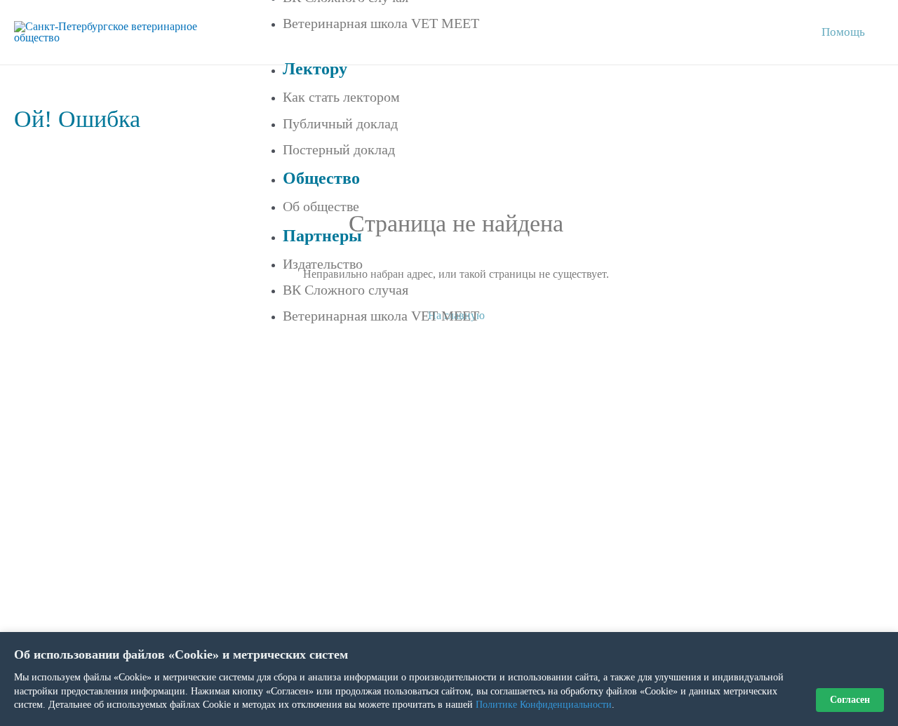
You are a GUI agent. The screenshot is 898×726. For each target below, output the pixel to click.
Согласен (850, 699)
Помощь (843, 32)
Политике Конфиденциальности (544, 704)
